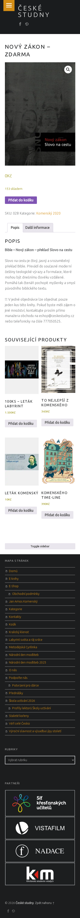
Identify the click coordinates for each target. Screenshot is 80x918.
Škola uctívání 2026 (22, 700)
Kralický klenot (19, 632)
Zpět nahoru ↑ (45, 903)
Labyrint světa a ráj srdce (25, 639)
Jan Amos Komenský (23, 601)
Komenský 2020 (48, 213)
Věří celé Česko (19, 723)
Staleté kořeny (19, 716)
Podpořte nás (18, 677)
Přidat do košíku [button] (20, 423)
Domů (13, 571)
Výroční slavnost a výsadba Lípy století (35, 731)
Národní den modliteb (24, 655)
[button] (68, 69)
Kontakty (15, 616)
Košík (12, 624)
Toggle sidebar (40, 546)
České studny (25, 903)
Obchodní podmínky (25, 593)
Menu (9, 5)
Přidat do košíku (20, 200)
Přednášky (16, 693)
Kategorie (15, 609)
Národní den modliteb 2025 (27, 662)
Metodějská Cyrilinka (23, 647)
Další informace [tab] (37, 227)
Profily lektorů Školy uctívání (31, 708)
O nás (13, 670)
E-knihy (14, 578)
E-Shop (14, 586)
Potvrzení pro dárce (25, 685)
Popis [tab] (15, 227)
